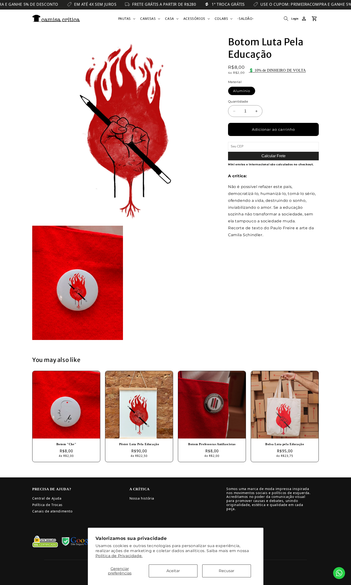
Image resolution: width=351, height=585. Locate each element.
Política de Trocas (47, 504)
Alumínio (241, 91)
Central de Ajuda (47, 498)
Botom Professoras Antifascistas (212, 444)
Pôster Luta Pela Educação (139, 444)
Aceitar (173, 571)
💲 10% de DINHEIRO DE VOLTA (277, 70)
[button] (126, 18)
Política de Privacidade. (119, 556)
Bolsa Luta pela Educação (284, 444)
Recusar (226, 571)
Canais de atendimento (52, 511)
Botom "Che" (66, 444)
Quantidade (238, 101)
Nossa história (141, 498)
